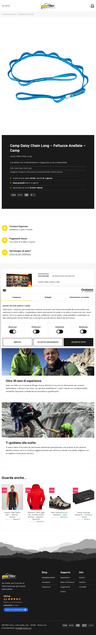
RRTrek (7, 596)
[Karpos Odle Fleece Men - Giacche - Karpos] (12, 497)
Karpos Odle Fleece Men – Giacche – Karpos (12, 515)
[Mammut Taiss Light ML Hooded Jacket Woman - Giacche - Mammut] (36, 497)
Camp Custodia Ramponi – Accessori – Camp (83, 515)
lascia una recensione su (14, 609)
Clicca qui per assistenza (20, 254)
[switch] (36, 331)
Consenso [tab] (16, 297)
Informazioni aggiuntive (63, 276)
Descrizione (43, 276)
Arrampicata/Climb (25, 14)
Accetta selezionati (48, 342)
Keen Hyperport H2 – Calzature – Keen (60, 514)
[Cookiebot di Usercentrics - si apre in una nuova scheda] (83, 290)
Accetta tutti (78, 342)
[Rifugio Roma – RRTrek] (48, 6)
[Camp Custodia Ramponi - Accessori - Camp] (83, 497)
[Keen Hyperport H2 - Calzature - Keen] (60, 497)
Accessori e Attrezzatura (27, 172)
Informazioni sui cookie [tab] (79, 297)
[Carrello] (92, 6)
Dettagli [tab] (48, 297)
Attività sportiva (9, 14)
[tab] (43, 276)
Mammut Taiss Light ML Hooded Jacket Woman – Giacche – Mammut (36, 516)
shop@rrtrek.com (23, 628)
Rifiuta (17, 342)
